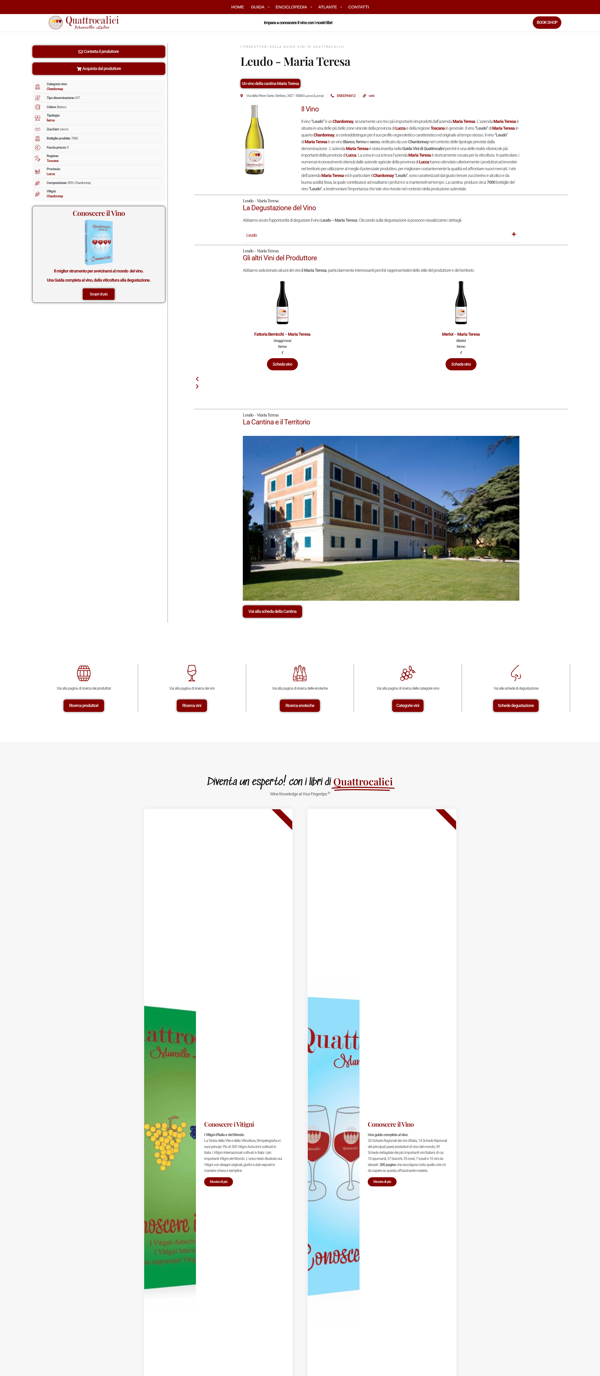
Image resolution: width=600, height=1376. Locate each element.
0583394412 (346, 96)
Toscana (52, 161)
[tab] (381, 235)
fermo (51, 120)
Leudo (251, 235)
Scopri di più (99, 294)
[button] (282, 364)
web (371, 96)
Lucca (51, 174)
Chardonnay (55, 89)
